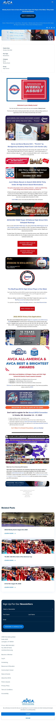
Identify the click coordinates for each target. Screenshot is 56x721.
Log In (3, 658)
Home (3, 23)
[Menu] (52, 2)
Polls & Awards (5, 682)
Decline (28, 718)
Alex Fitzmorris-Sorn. (42, 302)
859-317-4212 (8, 648)
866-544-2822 (10, 645)
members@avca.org (25, 476)
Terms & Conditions (7, 690)
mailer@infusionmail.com (18, 473)
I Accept (28, 714)
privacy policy (32, 710)
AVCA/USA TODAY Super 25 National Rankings (27, 243)
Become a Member (6, 655)
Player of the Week (23, 302)
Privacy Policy (5, 686)
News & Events (10, 23)
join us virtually (38, 428)
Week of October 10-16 (27, 308)
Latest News (18, 23)
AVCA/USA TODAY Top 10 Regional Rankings (27, 251)
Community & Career (7, 670)
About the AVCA (6, 678)
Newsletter (25, 23)
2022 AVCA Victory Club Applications (27, 316)
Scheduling (4, 662)
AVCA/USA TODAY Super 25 (20, 226)
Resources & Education (8, 666)
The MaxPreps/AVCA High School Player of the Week (27, 289)
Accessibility (4, 693)
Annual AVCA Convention (38, 412)
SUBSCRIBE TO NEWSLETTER (13, 626)
